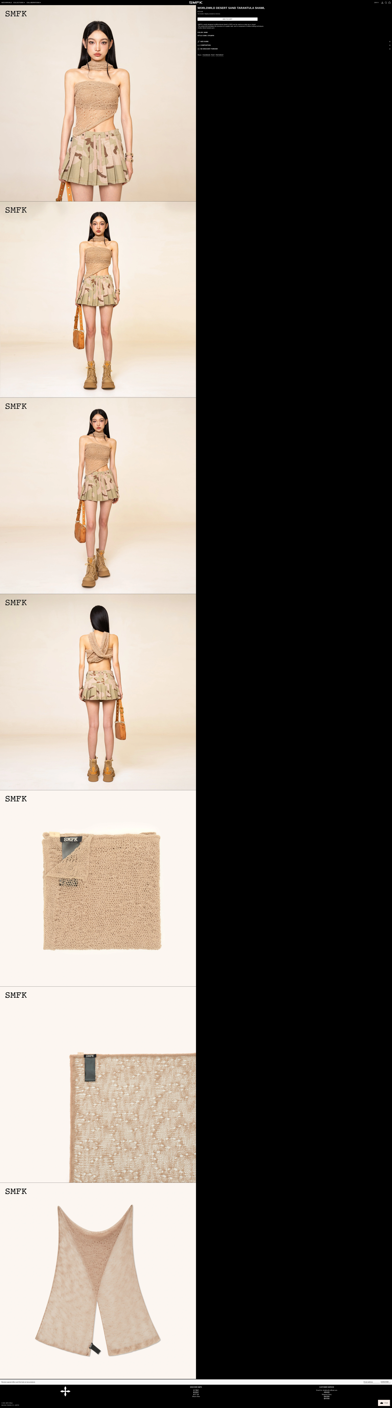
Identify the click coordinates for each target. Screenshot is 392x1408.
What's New (196, 1396)
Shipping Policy (327, 1394)
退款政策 (327, 1392)
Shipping (206, 13)
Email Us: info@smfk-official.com (326, 1390)
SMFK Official (9, 1403)
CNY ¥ (376, 2)
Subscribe (385, 1382)
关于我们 (196, 1390)
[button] (386, 2)
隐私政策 (327, 1396)
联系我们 (196, 1392)
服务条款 (327, 1398)
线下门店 (196, 1394)
